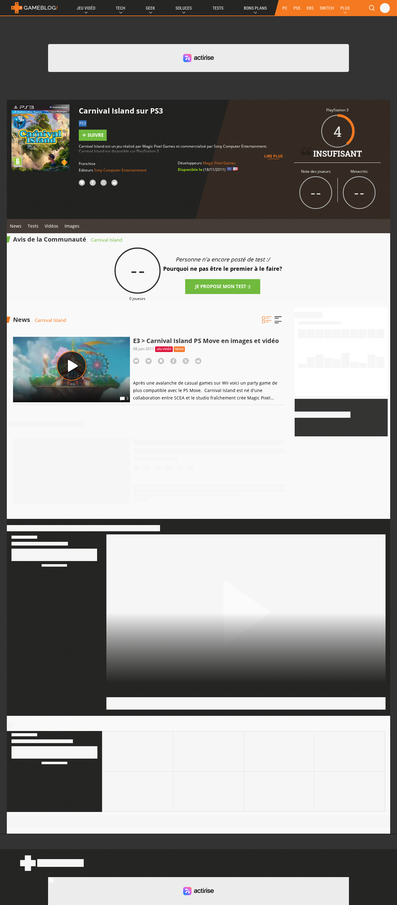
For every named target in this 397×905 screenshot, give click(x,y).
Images (72, 226)
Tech (120, 8)
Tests (217, 8)
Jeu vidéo (164, 349)
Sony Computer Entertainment (120, 170)
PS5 (296, 8)
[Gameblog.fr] (33, 8)
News (15, 226)
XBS (310, 8)
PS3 (82, 123)
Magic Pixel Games (219, 163)
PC (284, 8)
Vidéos (51, 226)
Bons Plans (255, 8)
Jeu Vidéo (86, 8)
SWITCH (327, 8)
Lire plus (273, 156)
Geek (150, 8)
